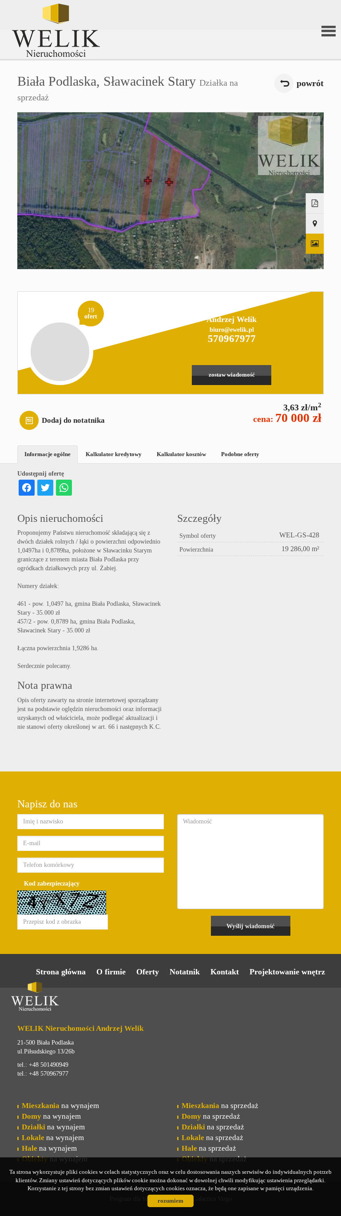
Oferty (147, 971)
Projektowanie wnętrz (287, 971)
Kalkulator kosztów (181, 454)
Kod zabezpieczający (51, 883)
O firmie (111, 971)
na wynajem (60, 1105)
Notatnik (185, 971)
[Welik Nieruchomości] (79, 17)
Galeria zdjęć (315, 244)
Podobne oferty (240, 454)
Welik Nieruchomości (79, 998)
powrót (310, 83)
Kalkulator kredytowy (114, 454)
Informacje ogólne (47, 454)
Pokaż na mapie (315, 224)
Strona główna (61, 971)
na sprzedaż (220, 1105)
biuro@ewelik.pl (232, 329)
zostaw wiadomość (232, 375)
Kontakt (224, 971)
